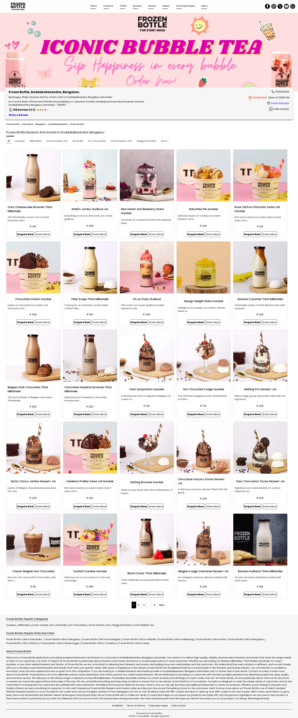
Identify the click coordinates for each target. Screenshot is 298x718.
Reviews (137, 5)
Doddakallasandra (130, 657)
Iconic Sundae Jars (43, 625)
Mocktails (61, 625)
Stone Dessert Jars (99, 625)
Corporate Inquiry (158, 705)
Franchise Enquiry (185, 5)
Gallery (166, 5)
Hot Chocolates (78, 625)
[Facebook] (267, 6)
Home (93, 5)
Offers (123, 5)
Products (108, 5)
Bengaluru (147, 657)
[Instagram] (274, 6)
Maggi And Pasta (122, 625)
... (149, 605)
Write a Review (18, 115)
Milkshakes (24, 625)
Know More (43, 234)
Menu (204, 5)
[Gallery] (149, 52)
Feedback (117, 705)
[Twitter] (280, 6)
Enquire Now (25, 234)
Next (162, 605)
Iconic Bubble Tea (144, 625)
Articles (152, 5)
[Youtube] (286, 6)
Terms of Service (135, 705)
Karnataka (160, 657)
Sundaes (11, 625)
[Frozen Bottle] (18, 6)
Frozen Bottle (24, 639)
